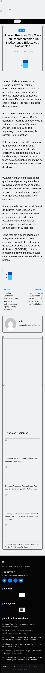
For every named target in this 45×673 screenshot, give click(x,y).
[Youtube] (21, 581)
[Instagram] (15, 581)
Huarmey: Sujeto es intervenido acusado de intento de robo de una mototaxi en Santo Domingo (22, 516)
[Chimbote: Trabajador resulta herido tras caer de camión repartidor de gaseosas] (22, 475)
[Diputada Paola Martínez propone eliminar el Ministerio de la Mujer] (22, 447)
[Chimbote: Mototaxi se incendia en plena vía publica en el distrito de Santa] (22, 533)
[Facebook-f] (4, 581)
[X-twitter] (10, 581)
